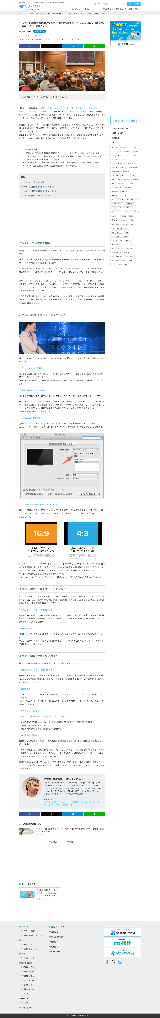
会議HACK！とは (57, 926)
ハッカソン (127, 208)
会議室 (124, 216)
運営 (119, 179)
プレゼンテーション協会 (119, 147)
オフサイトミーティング (119, 196)
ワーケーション (116, 151)
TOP (20, 13)
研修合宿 (124, 192)
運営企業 (114, 220)
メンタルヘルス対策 (117, 248)
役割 (133, 175)
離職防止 (129, 248)
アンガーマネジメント (129, 224)
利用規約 (54, 946)
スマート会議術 (29, 931)
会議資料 (135, 179)
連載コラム (27, 944)
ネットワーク (129, 256)
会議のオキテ (129, 188)
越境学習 (127, 252)
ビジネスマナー (116, 212)
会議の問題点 (116, 171)
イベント (96, 9)
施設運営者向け (116, 252)
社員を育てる (28, 976)
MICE (130, 260)
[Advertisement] (62, 217)
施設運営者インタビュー (33, 935)
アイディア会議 (116, 155)
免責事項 (54, 941)
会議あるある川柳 (30, 948)
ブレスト (114, 159)
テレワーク (133, 147)
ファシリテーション (75, 39)
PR (126, 264)
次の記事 (69, 841)
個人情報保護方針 (58, 936)
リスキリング (116, 224)
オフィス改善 (116, 244)
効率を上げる (28, 971)
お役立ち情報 (108, 9)
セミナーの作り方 (117, 256)
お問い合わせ (134, 9)
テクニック (29, 39)
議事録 (126, 236)
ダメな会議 (115, 175)
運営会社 (54, 931)
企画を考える (40, 13)
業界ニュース (121, 9)
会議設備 (126, 179)
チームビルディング (117, 200)
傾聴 (131, 220)
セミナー (50, 39)
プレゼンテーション (117, 163)
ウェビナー (115, 216)
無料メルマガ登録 (134, 4)
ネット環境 (115, 260)
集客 (21, 39)
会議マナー (126, 171)
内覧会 (124, 260)
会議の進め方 (40, 39)
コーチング (123, 220)
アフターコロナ (116, 236)
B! (73, 46)
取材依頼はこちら (58, 951)
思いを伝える (28, 984)
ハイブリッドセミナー (130, 212)
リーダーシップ (116, 208)
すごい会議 (129, 184)
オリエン (123, 159)
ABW (127, 232)
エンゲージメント (117, 232)
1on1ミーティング (117, 204)
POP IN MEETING (117, 188)
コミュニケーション (133, 200)
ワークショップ (61, 39)
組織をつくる (28, 967)
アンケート (27, 1002)
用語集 (26, 993)
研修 (113, 184)
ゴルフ (114, 264)
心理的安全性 (130, 204)
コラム (87, 9)
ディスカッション (117, 240)
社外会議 (135, 151)
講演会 (131, 216)
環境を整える (28, 989)
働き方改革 (115, 192)
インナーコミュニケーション (120, 228)
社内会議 (127, 151)
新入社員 (120, 184)
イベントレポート (30, 958)
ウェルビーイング (128, 244)
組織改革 (128, 240)
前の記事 (54, 841)
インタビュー (77, 9)
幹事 (120, 264)
